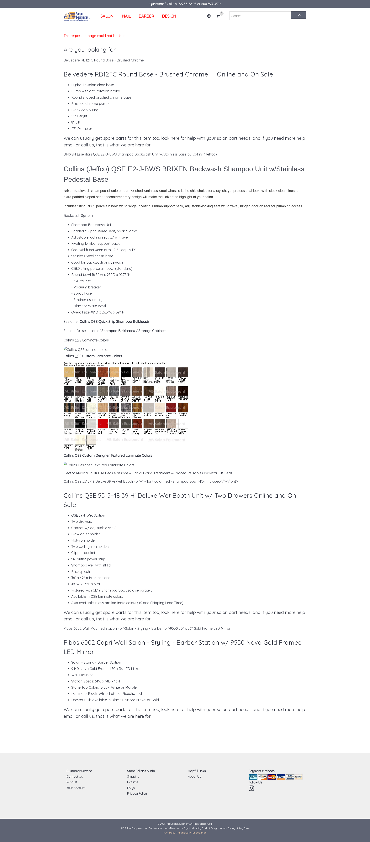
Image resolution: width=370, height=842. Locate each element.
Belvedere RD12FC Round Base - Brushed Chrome (104, 60)
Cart (219, 16)
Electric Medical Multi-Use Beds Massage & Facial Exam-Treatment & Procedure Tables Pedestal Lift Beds (148, 473)
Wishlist (71, 782)
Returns (132, 782)
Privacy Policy (137, 793)
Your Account (76, 788)
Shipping (133, 776)
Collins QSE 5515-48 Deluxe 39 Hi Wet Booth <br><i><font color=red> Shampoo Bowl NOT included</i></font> (151, 481)
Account (209, 16)
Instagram (252, 788)
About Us (194, 776)
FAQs (131, 788)
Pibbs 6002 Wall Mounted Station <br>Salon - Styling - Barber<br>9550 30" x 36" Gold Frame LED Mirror (147, 628)
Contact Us (74, 776)
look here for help (178, 138)
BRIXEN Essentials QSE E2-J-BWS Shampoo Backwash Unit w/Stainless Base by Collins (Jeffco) (140, 154)
